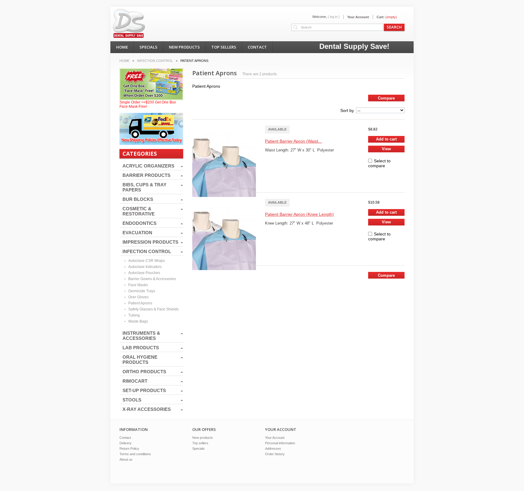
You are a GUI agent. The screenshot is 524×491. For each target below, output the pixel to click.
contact (257, 47)
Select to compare (379, 163)
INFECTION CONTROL (147, 251)
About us (126, 459)
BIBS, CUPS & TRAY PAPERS (144, 187)
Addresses (273, 448)
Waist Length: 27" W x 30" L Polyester (299, 150)
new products (184, 47)
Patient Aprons (140, 303)
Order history (275, 454)
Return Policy (129, 448)
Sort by (347, 110)
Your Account (358, 17)
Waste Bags (138, 321)
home (122, 47)
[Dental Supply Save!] (136, 18)
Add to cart (386, 139)
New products (202, 437)
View (386, 149)
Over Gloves (138, 297)
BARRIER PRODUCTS (146, 175)
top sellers (223, 47)
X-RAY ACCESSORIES (147, 409)
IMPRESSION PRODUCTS (150, 242)
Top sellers (200, 443)
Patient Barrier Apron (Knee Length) (299, 214)
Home (124, 61)
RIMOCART (135, 381)
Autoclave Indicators (145, 267)
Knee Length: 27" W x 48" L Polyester (299, 223)
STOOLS (132, 399)
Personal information (280, 443)
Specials (198, 448)
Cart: (381, 17)
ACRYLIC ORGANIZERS (148, 165)
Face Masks (138, 285)
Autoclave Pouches (144, 273)
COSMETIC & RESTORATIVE (139, 211)
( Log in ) (334, 17)
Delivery (125, 443)
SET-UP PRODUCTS (144, 390)
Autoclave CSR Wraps (146, 261)
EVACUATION (137, 232)
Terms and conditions (135, 454)
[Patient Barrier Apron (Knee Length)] (225, 221)
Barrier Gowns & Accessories (152, 279)
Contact (125, 437)
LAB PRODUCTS (141, 347)
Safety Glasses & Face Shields (153, 309)
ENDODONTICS (139, 223)
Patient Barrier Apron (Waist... (293, 141)
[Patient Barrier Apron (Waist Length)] (225, 148)
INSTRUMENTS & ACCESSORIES (141, 335)
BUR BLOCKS (138, 199)
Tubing (134, 315)
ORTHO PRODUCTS (144, 371)
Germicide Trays (141, 291)
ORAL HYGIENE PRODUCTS (140, 359)
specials (148, 47)
